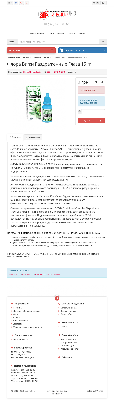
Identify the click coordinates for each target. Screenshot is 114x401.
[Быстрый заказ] (101, 120)
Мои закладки (67, 345)
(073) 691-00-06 (25, 375)
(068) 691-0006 (15, 274)
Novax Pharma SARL (31, 72)
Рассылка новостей (69, 348)
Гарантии (17, 307)
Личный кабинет (68, 339)
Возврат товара (68, 311)
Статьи (63, 326)
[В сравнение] (102, 82)
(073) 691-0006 (28, 274)
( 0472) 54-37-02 (31, 381)
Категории (14, 50)
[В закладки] (96, 82)
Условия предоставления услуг (28, 327)
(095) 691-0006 (41, 274)
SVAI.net (99, 391)
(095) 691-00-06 (28, 372)
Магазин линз (14, 57)
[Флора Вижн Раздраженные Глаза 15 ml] (39, 103)
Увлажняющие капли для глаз (36, 57)
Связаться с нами (68, 307)
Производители (20, 339)
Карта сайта (66, 314)
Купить (87, 120)
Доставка (17, 323)
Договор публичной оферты (26, 311)
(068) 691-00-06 (28, 370)
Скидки (16, 317)
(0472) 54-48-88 (31, 378)
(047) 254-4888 (54, 274)
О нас (16, 314)
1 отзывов (71, 72)
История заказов (68, 342)
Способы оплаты (21, 320)
